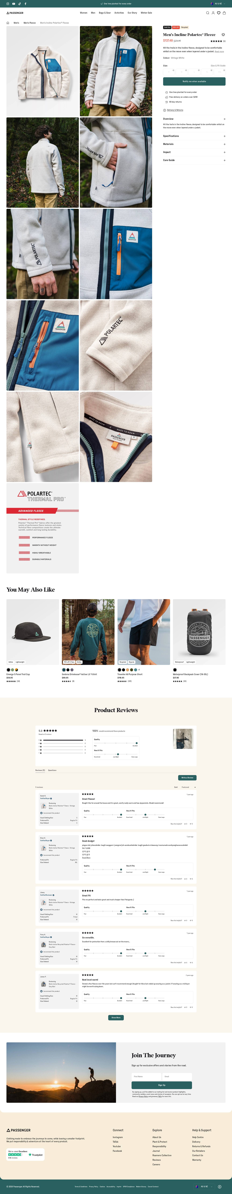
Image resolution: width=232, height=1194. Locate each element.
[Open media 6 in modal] (116, 254)
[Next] (57, 634)
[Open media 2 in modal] (116, 71)
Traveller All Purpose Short (129, 674)
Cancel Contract (153, 1186)
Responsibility (159, 1146)
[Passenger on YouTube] (13, 3)
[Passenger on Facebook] (25, 3)
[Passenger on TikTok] (19, 3)
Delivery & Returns (175, 110)
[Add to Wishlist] (223, 34)
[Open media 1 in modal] (42, 71)
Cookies (102, 1186)
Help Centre (198, 1137)
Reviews (157, 1160)
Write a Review (189, 778)
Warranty (196, 1160)
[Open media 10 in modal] (116, 437)
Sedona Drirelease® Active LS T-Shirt (79, 674)
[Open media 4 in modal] (116, 162)
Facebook (117, 1151)
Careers (156, 1164)
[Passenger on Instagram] (7, 3)
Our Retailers (198, 1151)
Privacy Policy (93, 1186)
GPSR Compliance (128, 1186)
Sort (176, 787)
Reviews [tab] (40, 771)
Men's (16, 23)
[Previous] (9, 634)
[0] (218, 12)
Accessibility (111, 1186)
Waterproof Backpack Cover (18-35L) (190, 674)
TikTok (115, 1142)
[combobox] (218, 4)
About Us (157, 1137)
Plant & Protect (160, 1142)
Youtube (117, 1146)
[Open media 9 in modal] (42, 437)
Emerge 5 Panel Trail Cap (18, 674)
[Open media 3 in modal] (42, 162)
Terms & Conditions (81, 1186)
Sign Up (161, 1085)
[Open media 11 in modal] (42, 528)
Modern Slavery (141, 1186)
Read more (219, 52)
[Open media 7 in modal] (42, 345)
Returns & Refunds (201, 1146)
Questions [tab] (52, 771)
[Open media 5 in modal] (42, 254)
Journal (156, 1151)
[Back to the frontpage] (7, 23)
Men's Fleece (30, 23)
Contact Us (197, 1155)
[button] (218, 41)
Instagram (118, 1137)
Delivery (196, 1142)
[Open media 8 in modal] (116, 345)
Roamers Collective (162, 1155)
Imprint (119, 1186)
